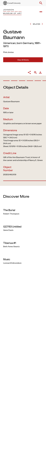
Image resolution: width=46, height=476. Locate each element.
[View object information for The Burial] (23, 205)
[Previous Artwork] (30, 23)
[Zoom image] (35, 73)
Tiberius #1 (9, 242)
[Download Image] (40, 73)
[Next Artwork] (42, 23)
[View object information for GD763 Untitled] (23, 221)
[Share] (29, 73)
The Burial (9, 210)
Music (6, 259)
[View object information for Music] (23, 254)
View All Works (23, 59)
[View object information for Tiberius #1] (23, 237)
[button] (40, 3)
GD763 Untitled (12, 226)
